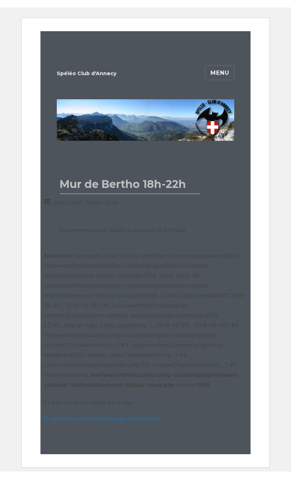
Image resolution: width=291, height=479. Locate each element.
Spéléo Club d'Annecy (86, 73)
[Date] (47, 201)
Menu (219, 72)
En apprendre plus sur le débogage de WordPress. (102, 419)
